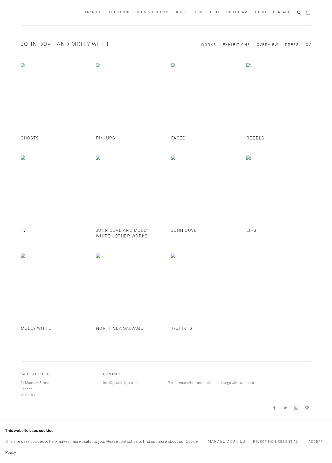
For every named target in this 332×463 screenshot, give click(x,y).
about (260, 12)
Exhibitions (119, 12)
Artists (92, 12)
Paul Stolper (49, 13)
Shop (180, 12)
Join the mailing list (307, 408)
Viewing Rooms (152, 12)
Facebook (274, 408)
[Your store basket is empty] (308, 13)
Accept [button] (316, 441)
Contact (281, 12)
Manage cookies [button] (227, 441)
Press (197, 12)
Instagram (237, 12)
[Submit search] (299, 12)
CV (308, 45)
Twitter (285, 408)
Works (208, 45)
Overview (268, 45)
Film (214, 12)
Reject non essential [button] (276, 441)
